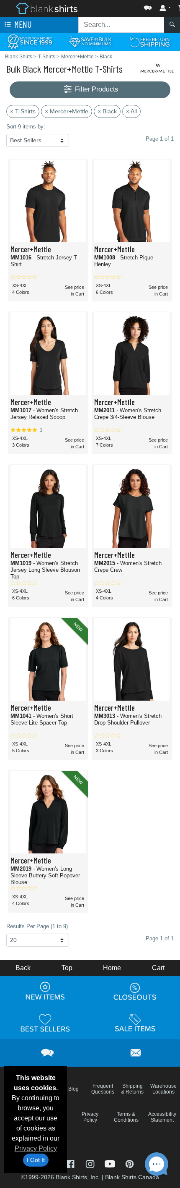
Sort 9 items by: (25, 126)
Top (67, 967)
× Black (107, 111)
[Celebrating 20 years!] (30, 41)
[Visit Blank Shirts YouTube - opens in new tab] (111, 1163)
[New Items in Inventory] (45, 991)
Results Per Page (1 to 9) (37, 926)
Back (23, 967)
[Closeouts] (135, 991)
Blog (73, 1089)
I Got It (36, 1160)
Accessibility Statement (162, 1117)
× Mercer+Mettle (66, 111)
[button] (122, 6)
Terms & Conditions (126, 1117)
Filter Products (95, 89)
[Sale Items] (135, 1023)
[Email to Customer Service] (136, 1051)
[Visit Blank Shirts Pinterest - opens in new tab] (130, 1163)
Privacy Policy (36, 1148)
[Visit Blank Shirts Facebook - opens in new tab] (71, 1163)
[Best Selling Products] (45, 1023)
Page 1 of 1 (160, 938)
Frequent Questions (102, 1089)
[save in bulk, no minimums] (90, 41)
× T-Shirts (23, 111)
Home (112, 967)
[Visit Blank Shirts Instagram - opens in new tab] (90, 1163)
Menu (22, 24)
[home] (46, 7)
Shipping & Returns (132, 1089)
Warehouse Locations (163, 1089)
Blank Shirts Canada (132, 1177)
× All (131, 111)
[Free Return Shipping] (150, 41)
